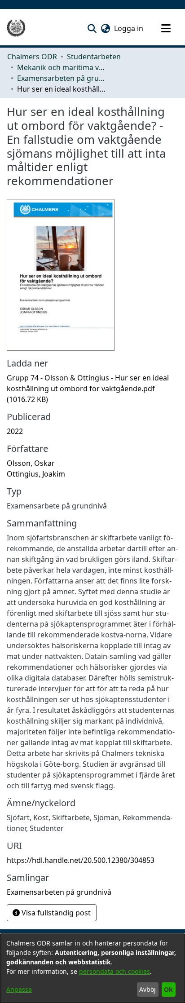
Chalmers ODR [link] (32, 57)
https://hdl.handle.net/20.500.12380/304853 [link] (80, 860)
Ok (168, 989)
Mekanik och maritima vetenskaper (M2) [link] (62, 67)
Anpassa (19, 989)
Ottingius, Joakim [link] (36, 474)
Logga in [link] (129, 28)
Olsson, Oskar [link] (31, 463)
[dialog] (92, 968)
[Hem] (16, 28)
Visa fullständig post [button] (55, 913)
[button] (91, 28)
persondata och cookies (114, 971)
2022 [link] (15, 431)
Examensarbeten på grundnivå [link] (62, 78)
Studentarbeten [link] (94, 57)
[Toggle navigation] (165, 28)
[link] (88, 388)
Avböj (147, 989)
